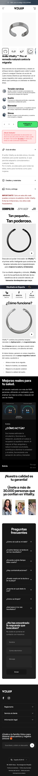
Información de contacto (19, 773)
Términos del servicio (14, 770)
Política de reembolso (12, 768)
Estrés (5, 467)
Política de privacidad (25, 768)
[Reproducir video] (19, 240)
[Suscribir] (32, 745)
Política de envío (25, 770)
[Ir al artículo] (5, 51)
